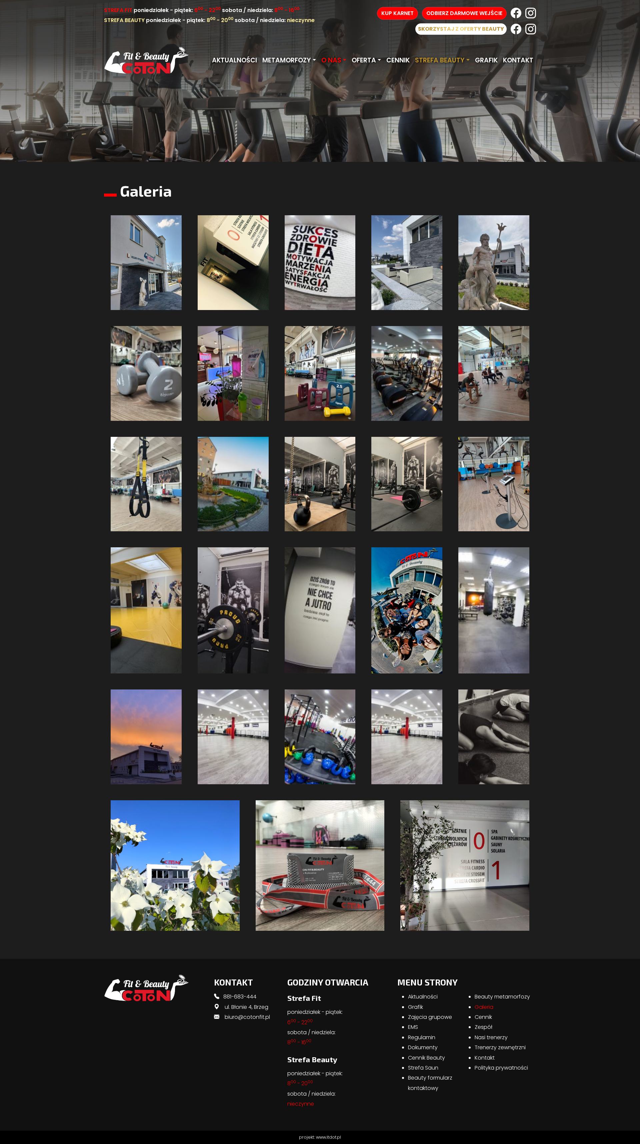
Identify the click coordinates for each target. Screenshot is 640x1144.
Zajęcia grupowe (430, 1017)
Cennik (398, 60)
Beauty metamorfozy (502, 996)
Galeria (484, 1007)
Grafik (486, 60)
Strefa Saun (423, 1068)
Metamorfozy (286, 60)
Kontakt (518, 60)
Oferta (364, 60)
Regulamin (421, 1037)
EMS (413, 1027)
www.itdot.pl (328, 1137)
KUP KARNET (397, 13)
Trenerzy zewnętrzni (500, 1047)
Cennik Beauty (426, 1058)
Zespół (483, 1027)
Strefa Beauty (440, 60)
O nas (331, 60)
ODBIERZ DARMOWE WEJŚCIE (464, 13)
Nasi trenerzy (491, 1037)
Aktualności (234, 60)
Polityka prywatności (501, 1068)
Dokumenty (423, 1047)
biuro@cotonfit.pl (247, 1017)
